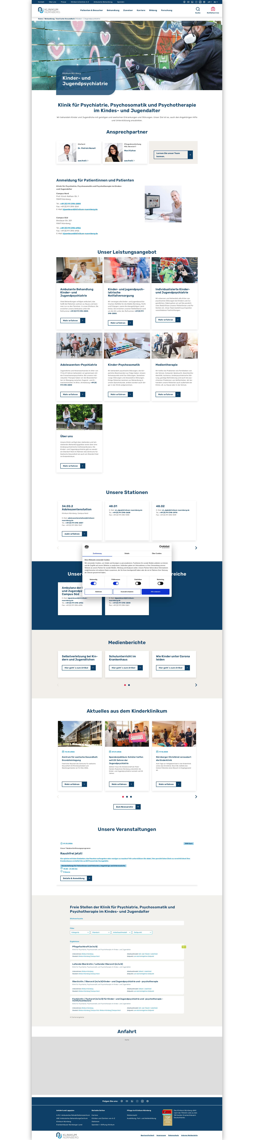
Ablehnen (98, 591)
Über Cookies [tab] (157, 553)
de (215, 2)
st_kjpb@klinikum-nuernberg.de (176, 510)
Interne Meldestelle (189, 1135)
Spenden (120, 2)
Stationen (95, 1121)
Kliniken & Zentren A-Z (80, 2)
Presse (63, 2)
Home (40, 19)
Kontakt (41, 2)
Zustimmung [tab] (97, 553)
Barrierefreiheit (147, 1135)
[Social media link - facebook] (184, 2)
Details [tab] (127, 553)
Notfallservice (213, 13)
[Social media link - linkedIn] (192, 2)
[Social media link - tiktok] (200, 2)
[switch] (116, 583)
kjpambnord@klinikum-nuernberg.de (80, 209)
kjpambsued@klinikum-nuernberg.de (80, 233)
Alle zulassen (155, 591)
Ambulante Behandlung (103, 2)
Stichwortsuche (76, 919)
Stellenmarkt (132, 1115)
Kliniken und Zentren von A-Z (103, 1118)
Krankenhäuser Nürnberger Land (69, 1125)
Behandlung (50, 19)
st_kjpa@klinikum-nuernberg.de (128, 510)
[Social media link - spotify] (204, 2)
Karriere (95, 1115)
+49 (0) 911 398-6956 (70, 228)
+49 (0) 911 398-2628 (121, 512)
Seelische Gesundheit (65, 19)
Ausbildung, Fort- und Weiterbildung (141, 1118)
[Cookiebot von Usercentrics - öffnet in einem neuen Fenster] (160, 546)
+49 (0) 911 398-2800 (70, 204)
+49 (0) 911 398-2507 (74, 523)
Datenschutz (173, 1135)
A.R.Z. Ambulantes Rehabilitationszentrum (73, 1115)
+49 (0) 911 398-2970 (168, 512)
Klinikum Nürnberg (63, 1121)
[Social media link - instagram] (196, 2)
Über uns (52, 2)
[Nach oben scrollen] (250, 1136)
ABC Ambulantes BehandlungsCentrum (72, 1118)
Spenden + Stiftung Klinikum (103, 1125)
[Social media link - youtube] (188, 2)
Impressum (161, 1135)
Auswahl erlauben (127, 591)
